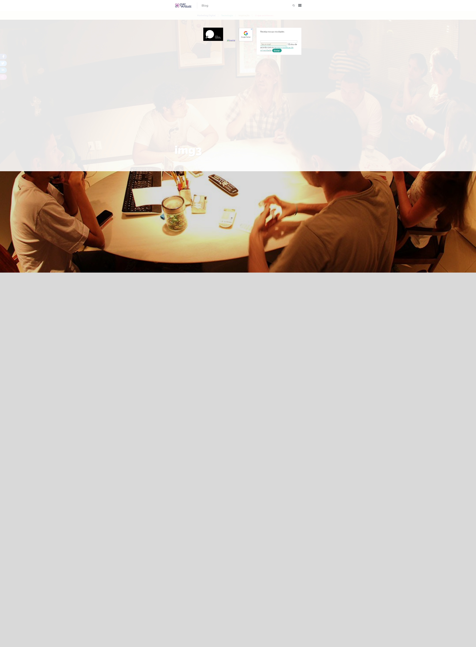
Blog (205, 5)
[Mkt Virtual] (183, 5)
